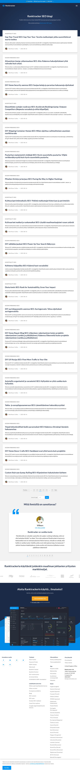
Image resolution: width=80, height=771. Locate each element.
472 (52, 490)
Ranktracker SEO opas (46, 23)
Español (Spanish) (55, 691)
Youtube (10, 660)
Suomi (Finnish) (54, 732)
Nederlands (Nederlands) (53, 702)
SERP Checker (33, 664)
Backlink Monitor (33, 672)
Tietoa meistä (68, 662)
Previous (25, 490)
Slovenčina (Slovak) (55, 747)
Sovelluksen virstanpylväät (54, 677)
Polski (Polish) (54, 705)
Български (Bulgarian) (56, 720)
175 (43, 490)
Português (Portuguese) (53, 709)
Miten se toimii (33, 688)
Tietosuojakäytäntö (55, 662)
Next (56, 490)
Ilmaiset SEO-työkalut (35, 701)
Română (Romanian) (55, 745)
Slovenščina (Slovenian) (56, 750)
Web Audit (32, 667)
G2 (10, 664)
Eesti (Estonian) (54, 730)
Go (47, 497)
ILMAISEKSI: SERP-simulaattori (37, 679)
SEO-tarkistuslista (34, 674)
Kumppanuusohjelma (35, 691)
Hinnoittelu (53, 673)
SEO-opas (32, 698)
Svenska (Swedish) (55, 712)
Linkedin (3, 664)
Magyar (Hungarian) (55, 735)
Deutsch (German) (55, 689)
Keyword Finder (33, 662)
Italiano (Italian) (54, 696)
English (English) (54, 686)
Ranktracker (8, 6)
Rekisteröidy (53, 671)
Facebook (3, 660)
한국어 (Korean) (54, 754)
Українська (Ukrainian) (56, 752)
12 (49, 555)
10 (44, 555)
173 (37, 490)
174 (40, 490)
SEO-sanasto (32, 696)
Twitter (23, 660)
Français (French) (54, 694)
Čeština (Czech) (54, 722)
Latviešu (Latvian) (55, 742)
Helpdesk (52, 680)
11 (47, 555)
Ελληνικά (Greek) (54, 727)
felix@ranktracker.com (71, 678)
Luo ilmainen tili (40, 598)
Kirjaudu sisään (36, 602)
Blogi (30, 693)
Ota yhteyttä (68, 660)
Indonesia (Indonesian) (56, 737)
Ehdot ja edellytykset (55, 659)
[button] (77, 5)
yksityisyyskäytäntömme (37, 763)
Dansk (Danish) (54, 725)
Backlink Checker (33, 669)
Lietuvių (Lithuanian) (55, 740)
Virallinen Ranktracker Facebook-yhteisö (16, 660)
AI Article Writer (33, 677)
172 (34, 490)
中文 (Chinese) (54, 717)
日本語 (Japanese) (55, 699)
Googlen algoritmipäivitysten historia (37, 706)
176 (47, 490)
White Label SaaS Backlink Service (38, 686)
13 (52, 555)
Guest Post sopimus (34, 703)
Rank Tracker (32, 659)
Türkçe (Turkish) (54, 715)
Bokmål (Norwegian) (55, 757)
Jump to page (34, 497)
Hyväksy (6, 767)
